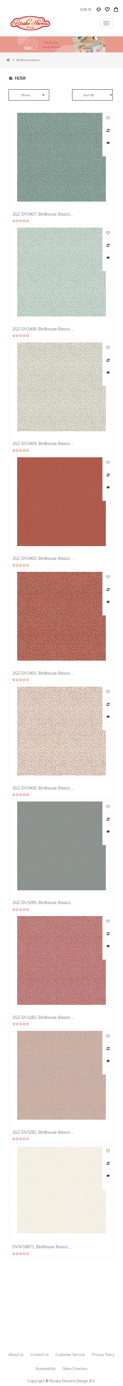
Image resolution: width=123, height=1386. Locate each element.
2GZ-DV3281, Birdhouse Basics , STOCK (43, 1132)
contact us (39, 1354)
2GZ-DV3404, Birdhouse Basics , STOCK (43, 443)
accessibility (45, 1368)
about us (15, 1354)
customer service (70, 1354)
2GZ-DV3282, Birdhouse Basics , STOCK (43, 1017)
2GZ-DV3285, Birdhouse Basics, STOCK (43, 902)
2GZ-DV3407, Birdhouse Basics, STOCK (43, 214)
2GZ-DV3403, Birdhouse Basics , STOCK (43, 558)
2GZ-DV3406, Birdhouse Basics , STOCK (43, 328)
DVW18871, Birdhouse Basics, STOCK (43, 1246)
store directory (75, 1368)
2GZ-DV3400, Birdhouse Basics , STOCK (43, 787)
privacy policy (103, 1354)
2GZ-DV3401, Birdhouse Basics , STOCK (43, 673)
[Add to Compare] (98, 11)
